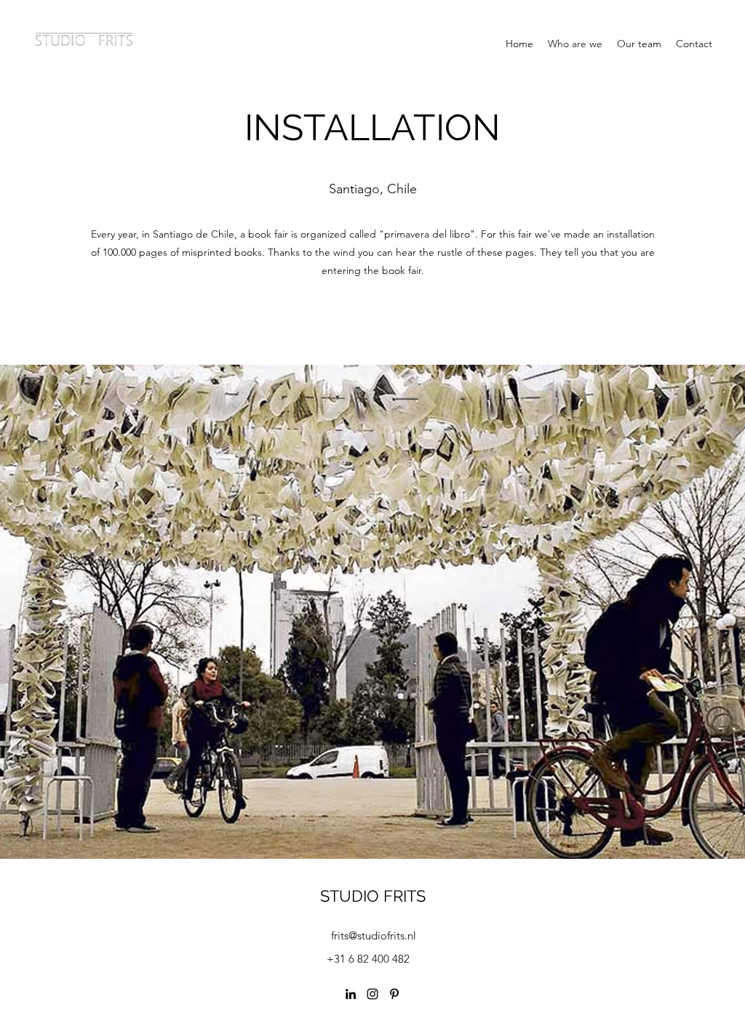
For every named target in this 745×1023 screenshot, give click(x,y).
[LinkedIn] (350, 994)
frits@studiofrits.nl (373, 935)
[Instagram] (372, 994)
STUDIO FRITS (373, 895)
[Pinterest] (394, 994)
